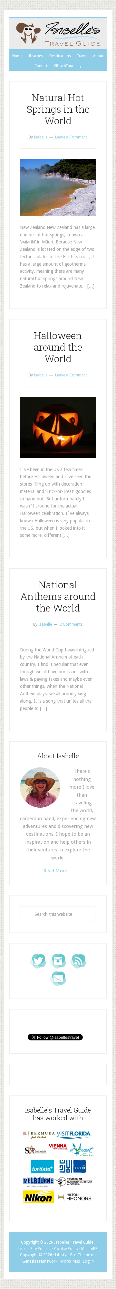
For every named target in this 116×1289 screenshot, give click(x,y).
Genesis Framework (39, 1261)
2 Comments (71, 624)
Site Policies (40, 1248)
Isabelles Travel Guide (58, 34)
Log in (88, 1261)
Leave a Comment (71, 137)
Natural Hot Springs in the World (58, 109)
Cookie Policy (66, 1248)
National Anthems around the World (58, 596)
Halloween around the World (58, 347)
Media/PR (89, 1248)
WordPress (70, 1261)
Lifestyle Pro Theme (72, 1255)
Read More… (58, 871)
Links (22, 1248)
